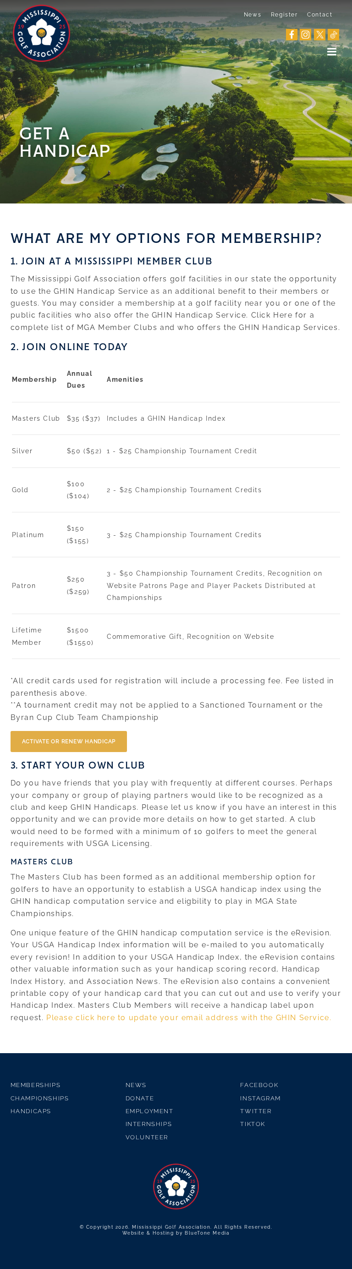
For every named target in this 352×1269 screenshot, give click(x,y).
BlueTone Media (207, 1233)
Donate (140, 1098)
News (252, 14)
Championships (40, 1098)
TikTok (252, 1124)
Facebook (259, 1085)
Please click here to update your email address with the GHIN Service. (188, 1017)
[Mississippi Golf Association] (41, 33)
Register (284, 14)
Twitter (255, 1111)
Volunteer (147, 1137)
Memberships (36, 1085)
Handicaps (31, 1111)
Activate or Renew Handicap (69, 741)
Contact (319, 14)
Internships (149, 1124)
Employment (150, 1111)
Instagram (260, 1098)
